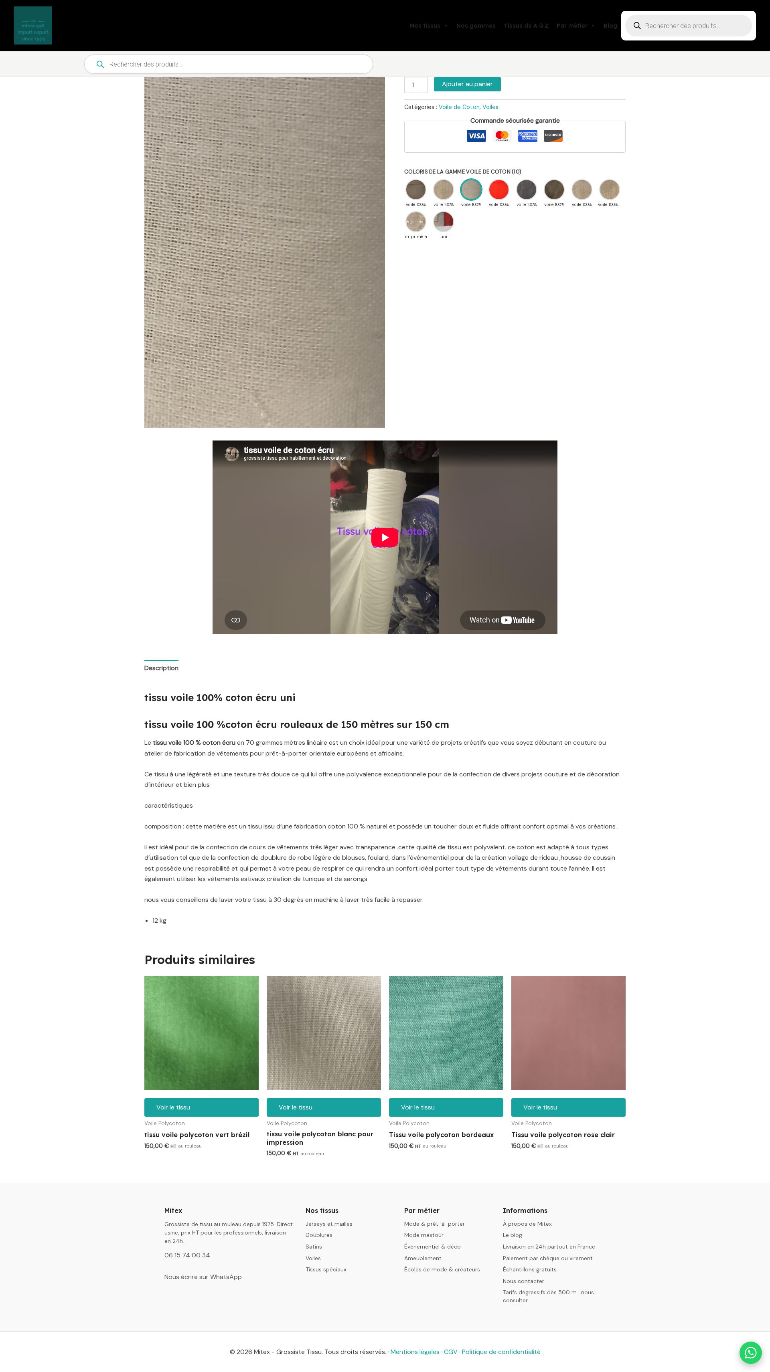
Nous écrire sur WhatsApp (203, 1277)
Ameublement (423, 1258)
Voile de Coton (459, 107)
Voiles (490, 107)
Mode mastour (424, 1235)
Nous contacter (523, 1281)
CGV (451, 1352)
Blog (610, 25)
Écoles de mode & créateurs (442, 1269)
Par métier (572, 25)
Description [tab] (161, 668)
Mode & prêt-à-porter (434, 1223)
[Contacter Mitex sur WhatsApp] (751, 1353)
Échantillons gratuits (530, 1269)
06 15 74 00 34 (187, 1255)
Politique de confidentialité (501, 1352)
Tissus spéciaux (326, 1269)
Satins (314, 1246)
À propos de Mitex (527, 1223)
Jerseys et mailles (329, 1223)
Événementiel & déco (432, 1246)
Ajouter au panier (467, 84)
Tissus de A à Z (526, 25)
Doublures (319, 1235)
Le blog (512, 1235)
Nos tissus (425, 25)
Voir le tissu (173, 1107)
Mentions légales (415, 1352)
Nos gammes (476, 25)
